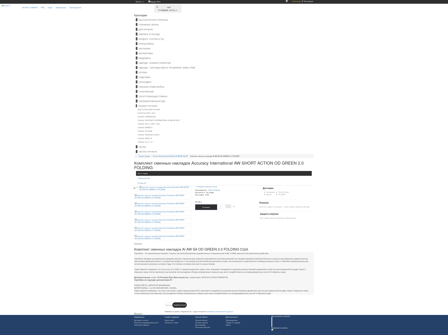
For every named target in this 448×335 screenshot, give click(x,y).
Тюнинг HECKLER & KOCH (148, 135)
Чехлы (141, 146)
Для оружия (145, 29)
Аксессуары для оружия (149, 109)
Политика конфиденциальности (146, 322)
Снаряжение (145, 91)
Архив (228, 325)
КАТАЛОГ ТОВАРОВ (29, 7)
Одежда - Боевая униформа (154, 62)
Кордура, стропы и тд (150, 38)
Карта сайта (169, 320)
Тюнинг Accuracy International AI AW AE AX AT (159, 120)
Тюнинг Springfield (147, 116)
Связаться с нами (171, 322)
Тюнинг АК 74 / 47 (145, 142)
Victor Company (214, 190)
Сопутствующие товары (152, 96)
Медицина (144, 57)
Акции (50, 7)
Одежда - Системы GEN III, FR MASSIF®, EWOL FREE (166, 67)
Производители (75, 7)
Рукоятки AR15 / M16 (146, 113)
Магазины (143, 48)
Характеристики (144, 178)
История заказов (201, 322)
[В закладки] (234, 206)
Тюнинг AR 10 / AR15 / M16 (149, 124)
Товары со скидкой (233, 322)
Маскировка (145, 53)
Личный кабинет (201, 320)
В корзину (206, 207)
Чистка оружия (147, 151)
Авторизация (297, 1)
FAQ (42, 7)
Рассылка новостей (202, 327)
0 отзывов (199, 186)
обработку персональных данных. (221, 311)
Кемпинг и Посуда (148, 34)
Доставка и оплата (141, 320)
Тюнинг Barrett (145, 127)
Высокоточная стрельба (152, 19)
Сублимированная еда (151, 101)
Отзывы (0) (142, 183)
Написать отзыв (211, 186)
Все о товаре (143, 173)
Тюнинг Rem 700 (145, 138)
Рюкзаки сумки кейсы (150, 86)
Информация (61, 7)
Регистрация (308, 1)
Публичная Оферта (141, 325)
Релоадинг (144, 81)
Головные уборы (148, 24)
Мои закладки (200, 325)
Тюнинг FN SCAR (145, 131)
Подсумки (143, 77)
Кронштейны (145, 43)
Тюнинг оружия (147, 105)
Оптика (142, 72)
